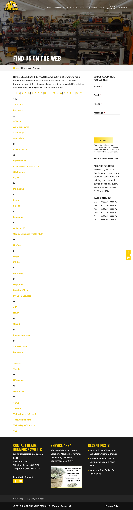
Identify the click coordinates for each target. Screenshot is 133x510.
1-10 (18, 93)
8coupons (18, 110)
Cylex (16, 177)
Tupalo (16, 369)
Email (97, 95)
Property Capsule (21, 335)
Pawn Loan (59, 7)
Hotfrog (17, 245)
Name (98, 86)
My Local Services (22, 295)
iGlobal (16, 262)
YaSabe (17, 408)
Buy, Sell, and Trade (35, 499)
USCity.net (18, 380)
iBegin (16, 256)
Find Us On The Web (23, 477)
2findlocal (18, 104)
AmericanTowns (21, 127)
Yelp (15, 431)
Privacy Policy (112, 506)
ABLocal (17, 121)
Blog (102, 7)
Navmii (16, 312)
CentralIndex (19, 160)
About (50, 7)
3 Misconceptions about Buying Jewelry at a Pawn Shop (102, 462)
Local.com (18, 273)
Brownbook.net (21, 149)
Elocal (16, 200)
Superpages (19, 352)
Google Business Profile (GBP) (28, 234)
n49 (15, 307)
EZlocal (17, 205)
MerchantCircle (20, 290)
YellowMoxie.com (22, 419)
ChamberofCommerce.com (26, 166)
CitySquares (19, 172)
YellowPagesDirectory (24, 425)
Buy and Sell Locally (112, 7)
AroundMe (18, 138)
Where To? (18, 391)
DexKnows (18, 189)
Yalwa (16, 402)
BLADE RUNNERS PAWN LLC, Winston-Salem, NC (46, 506)
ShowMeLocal (20, 346)
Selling (79, 7)
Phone (98, 104)
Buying (68, 7)
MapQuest (18, 284)
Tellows (17, 363)
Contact (123, 7)
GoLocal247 (19, 228)
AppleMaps (19, 132)
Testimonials (92, 7)
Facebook (18, 217)
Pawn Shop (18, 499)
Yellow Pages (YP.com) (24, 414)
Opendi (16, 324)
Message (99, 112)
